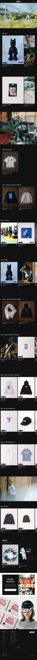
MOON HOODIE (3, 399)
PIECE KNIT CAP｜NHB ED (22, 530)
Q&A (3, 642)
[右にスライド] (20, 249)
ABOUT (3, 640)
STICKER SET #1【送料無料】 (6, 104)
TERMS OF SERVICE (13, 640)
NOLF (34, 655)
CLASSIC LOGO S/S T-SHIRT (5, 466)
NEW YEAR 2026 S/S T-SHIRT (7, 172)
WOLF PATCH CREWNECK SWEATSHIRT (25, 208)
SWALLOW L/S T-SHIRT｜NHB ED (6, 530)
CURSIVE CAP (20, 432)
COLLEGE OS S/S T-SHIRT (22, 466)
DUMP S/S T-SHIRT (4, 432)
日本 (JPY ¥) (5, 655)
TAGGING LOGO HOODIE (22, 399)
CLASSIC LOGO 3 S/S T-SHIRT (29, 104)
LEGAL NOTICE (12, 642)
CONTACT (4, 644)
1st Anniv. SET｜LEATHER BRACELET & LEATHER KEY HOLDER (28, 64)
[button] (3, 1)
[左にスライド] (17, 249)
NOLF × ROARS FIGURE (4, 244)
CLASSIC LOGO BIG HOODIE (23, 322)
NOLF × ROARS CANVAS (22, 244)
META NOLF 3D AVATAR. (23, 565)
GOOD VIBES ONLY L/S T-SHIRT (7, 208)
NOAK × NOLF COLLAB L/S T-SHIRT (8, 322)
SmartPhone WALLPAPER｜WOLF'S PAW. (9, 565)
